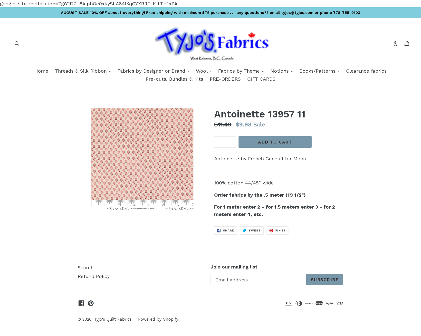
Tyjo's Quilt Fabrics (113, 319)
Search (86, 267)
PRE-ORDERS (225, 79)
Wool (205, 71)
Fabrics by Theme (242, 71)
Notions (282, 71)
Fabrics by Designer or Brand (154, 71)
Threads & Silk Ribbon (84, 71)
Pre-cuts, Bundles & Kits (174, 79)
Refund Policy (94, 276)
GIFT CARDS (261, 79)
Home (41, 71)
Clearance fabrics (366, 71)
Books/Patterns (320, 71)
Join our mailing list (234, 267)
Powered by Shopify (158, 319)
